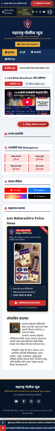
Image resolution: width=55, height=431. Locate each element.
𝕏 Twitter (40, 196)
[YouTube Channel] (44, 11)
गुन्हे (23, 52)
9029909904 (32, 308)
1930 (40, 159)
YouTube (17, 190)
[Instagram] (40, 11)
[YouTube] (16, 401)
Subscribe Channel (29, 44)
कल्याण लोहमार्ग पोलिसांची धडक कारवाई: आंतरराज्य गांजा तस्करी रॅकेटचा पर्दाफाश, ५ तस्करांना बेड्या (35, 328)
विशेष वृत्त (11, 59)
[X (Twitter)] (36, 11)
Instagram (17, 196)
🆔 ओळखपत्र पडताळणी (42, 3)
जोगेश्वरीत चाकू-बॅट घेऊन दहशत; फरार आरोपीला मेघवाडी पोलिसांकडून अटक (27, 351)
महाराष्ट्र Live (15, 84)
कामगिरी (37, 52)
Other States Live (36, 84)
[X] (38, 401)
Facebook (40, 190)
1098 (40, 169)
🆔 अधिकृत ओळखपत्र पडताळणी (34, 124)
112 (17, 159)
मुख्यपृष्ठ (10, 52)
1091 (17, 169)
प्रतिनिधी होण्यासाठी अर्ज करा (29, 302)
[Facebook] (33, 11)
